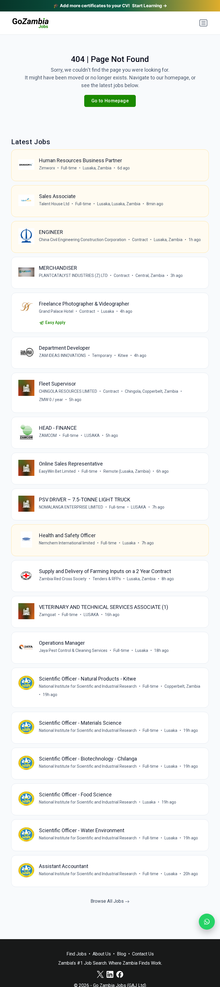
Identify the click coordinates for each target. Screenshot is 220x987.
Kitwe (123, 355)
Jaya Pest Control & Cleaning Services (73, 650)
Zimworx (47, 168)
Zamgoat (47, 614)
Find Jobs (76, 954)
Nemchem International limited (67, 543)
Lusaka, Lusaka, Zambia (118, 204)
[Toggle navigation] (203, 22)
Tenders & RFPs (107, 578)
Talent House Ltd (54, 204)
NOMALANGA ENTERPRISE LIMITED (71, 507)
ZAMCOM (48, 435)
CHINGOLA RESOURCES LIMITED (68, 391)
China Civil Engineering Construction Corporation (82, 239)
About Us (102, 954)
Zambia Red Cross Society (63, 578)
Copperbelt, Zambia (182, 686)
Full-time (69, 168)
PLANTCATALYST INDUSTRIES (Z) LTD (73, 275)
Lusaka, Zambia (97, 168)
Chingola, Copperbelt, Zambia (151, 391)
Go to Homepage (110, 100)
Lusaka (107, 311)
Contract (140, 239)
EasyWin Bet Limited (57, 471)
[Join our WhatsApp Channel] (207, 922)
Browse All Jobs (108, 901)
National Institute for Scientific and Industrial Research (88, 686)
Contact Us (143, 954)
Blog (121, 954)
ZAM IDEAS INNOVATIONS (62, 355)
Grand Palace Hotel (56, 311)
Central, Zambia (149, 275)
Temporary (102, 355)
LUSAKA (92, 435)
